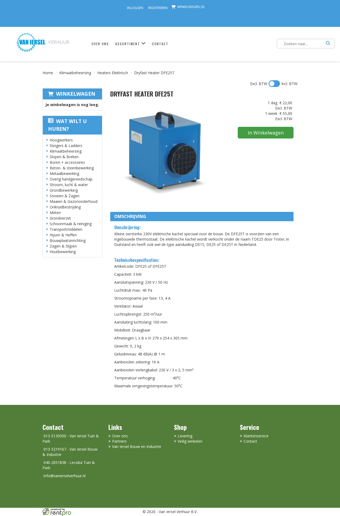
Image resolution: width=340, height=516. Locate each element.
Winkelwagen (75, 93)
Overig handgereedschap (71, 179)
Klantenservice (256, 435)
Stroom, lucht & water (69, 184)
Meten (55, 212)
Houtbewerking (63, 251)
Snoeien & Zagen (64, 195)
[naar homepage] (43, 42)
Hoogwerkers (61, 139)
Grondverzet (60, 218)
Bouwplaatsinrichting (68, 240)
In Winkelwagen (266, 132)
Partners (119, 441)
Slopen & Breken (64, 156)
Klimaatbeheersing (75, 72)
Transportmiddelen (66, 229)
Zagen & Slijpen (63, 246)
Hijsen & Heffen (63, 234)
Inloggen (135, 8)
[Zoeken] (327, 43)
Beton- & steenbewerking (72, 167)
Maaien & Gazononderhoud (73, 201)
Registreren (158, 8)
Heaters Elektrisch (112, 72)
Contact (160, 43)
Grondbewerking (64, 190)
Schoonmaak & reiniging (71, 223)
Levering (185, 435)
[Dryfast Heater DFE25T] (163, 153)
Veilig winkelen (190, 441)
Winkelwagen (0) (190, 7)
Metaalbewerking (64, 173)
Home (47, 72)
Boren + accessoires (67, 162)
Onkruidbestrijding (65, 206)
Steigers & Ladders (66, 145)
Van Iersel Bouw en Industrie (136, 446)
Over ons (100, 43)
